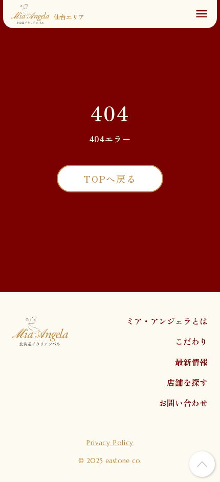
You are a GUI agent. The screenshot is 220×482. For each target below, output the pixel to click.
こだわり (191, 341)
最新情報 (191, 362)
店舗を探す (187, 382)
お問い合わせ (183, 403)
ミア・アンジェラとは (167, 321)
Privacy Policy (110, 443)
